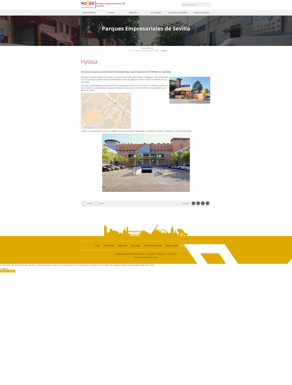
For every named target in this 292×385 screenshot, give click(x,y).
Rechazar (4, 271)
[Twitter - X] (185, 245)
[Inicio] (88, 4)
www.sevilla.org (147, 48)
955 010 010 (172, 254)
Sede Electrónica (201, 13)
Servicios (133, 13)
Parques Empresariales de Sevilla (110, 4)
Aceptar (12, 271)
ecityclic (155, 257)
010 (164, 254)
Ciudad (111, 13)
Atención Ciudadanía (178, 13)
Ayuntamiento (89, 13)
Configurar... (4, 268)
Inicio (130, 50)
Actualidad (156, 13)
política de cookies (147, 265)
